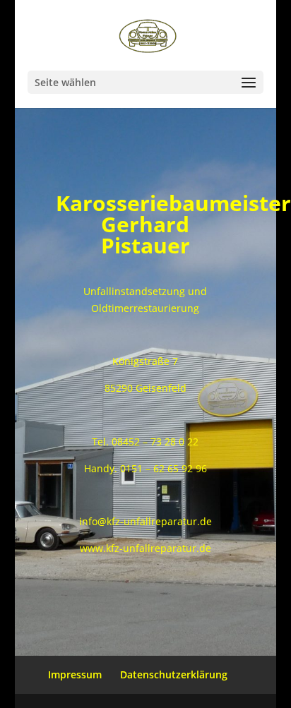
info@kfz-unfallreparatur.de (145, 521)
